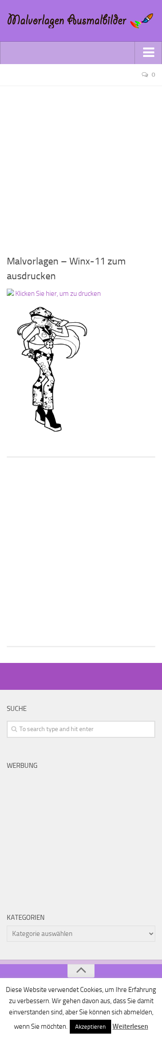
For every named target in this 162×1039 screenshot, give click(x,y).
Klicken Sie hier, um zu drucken (57, 294)
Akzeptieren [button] (90, 1026)
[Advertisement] (81, 166)
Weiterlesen (130, 1026)
